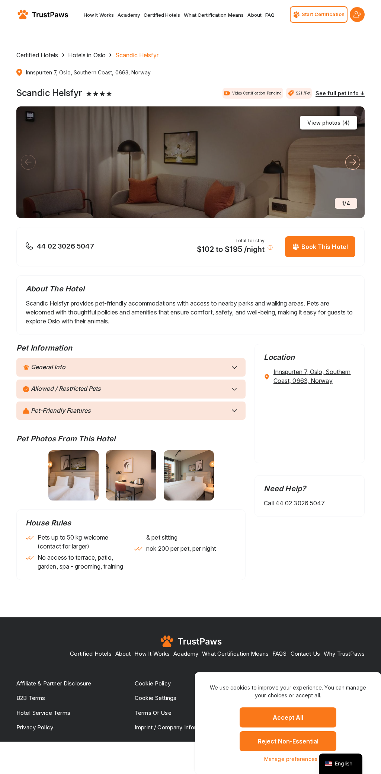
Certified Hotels (162, 15)
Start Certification (323, 14)
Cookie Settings (155, 697)
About (254, 15)
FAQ (270, 15)
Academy (129, 15)
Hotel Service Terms (43, 712)
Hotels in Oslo (87, 55)
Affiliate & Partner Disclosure (54, 683)
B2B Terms (30, 697)
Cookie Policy (153, 683)
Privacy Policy (34, 727)
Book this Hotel (324, 246)
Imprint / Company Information (174, 727)
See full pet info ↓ (340, 93)
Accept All (288, 717)
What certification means (214, 15)
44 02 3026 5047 (65, 246)
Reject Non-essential (288, 741)
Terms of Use (153, 712)
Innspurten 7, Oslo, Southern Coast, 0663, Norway (88, 72)
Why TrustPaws (344, 653)
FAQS (279, 653)
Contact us (305, 653)
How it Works (99, 15)
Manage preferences (290, 759)
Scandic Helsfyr (49, 93)
